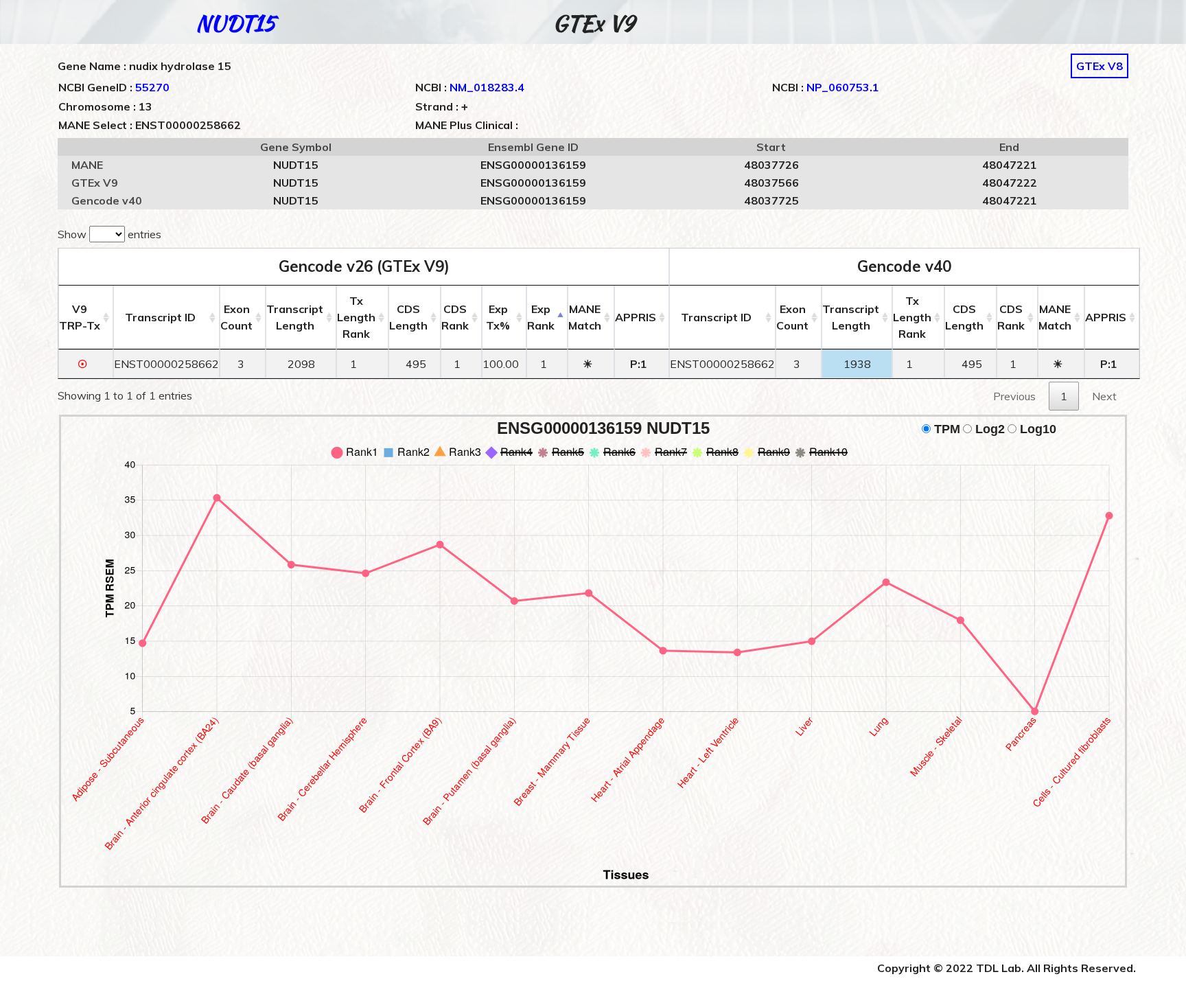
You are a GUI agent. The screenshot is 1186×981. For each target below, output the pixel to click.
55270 (152, 87)
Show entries (109, 234)
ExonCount (236, 317)
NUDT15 (235, 23)
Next (1104, 396)
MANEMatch (584, 317)
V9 (79, 317)
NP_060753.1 (842, 87)
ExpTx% (498, 317)
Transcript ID (160, 317)
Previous (1014, 396)
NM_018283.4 (487, 87)
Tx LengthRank (356, 317)
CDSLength (408, 317)
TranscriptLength (294, 317)
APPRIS (635, 317)
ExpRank (541, 317)
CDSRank (455, 317)
